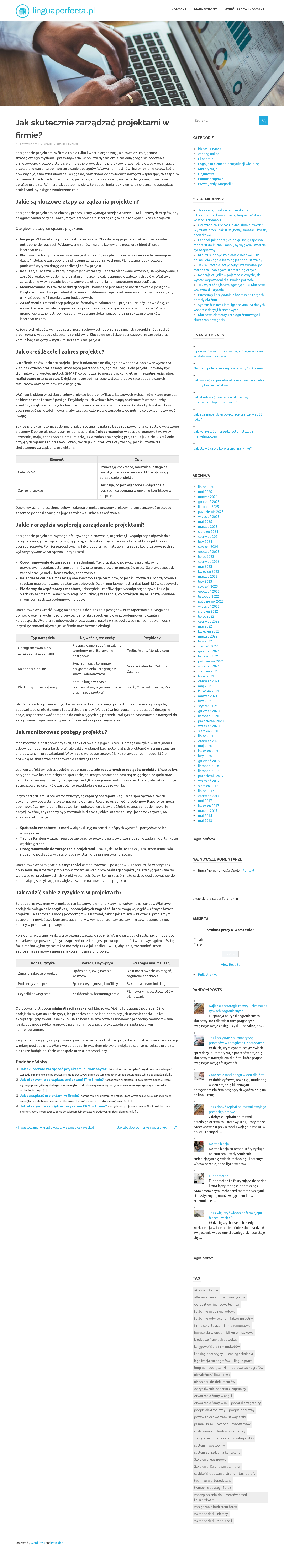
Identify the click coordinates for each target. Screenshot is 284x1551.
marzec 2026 (207, 497)
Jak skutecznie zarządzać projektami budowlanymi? (63, 1069)
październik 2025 (211, 512)
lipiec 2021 (206, 676)
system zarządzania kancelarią (217, 1452)
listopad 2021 (208, 656)
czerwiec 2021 (208, 681)
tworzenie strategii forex (212, 1488)
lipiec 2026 (206, 487)
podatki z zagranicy (246, 1403)
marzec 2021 (207, 696)
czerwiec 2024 (208, 536)
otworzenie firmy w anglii (213, 1396)
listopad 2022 (208, 596)
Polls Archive (207, 974)
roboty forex (241, 1424)
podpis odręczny (241, 1410)
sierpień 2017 (208, 786)
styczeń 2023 (208, 586)
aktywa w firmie (206, 1290)
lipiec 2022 (206, 616)
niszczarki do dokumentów (214, 1382)
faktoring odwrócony (210, 1318)
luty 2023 (205, 581)
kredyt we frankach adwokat (215, 1339)
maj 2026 (205, 492)
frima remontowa (237, 1325)
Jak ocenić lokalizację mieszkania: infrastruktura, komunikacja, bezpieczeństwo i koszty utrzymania (228, 215)
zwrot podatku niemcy (211, 1514)
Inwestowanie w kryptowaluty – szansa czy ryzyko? (56, 1127)
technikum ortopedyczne (212, 1480)
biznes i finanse (67, 144)
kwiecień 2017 (208, 806)
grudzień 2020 (209, 711)
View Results (230, 964)
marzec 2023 (207, 576)
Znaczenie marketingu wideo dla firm (237, 1075)
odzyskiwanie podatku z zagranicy (220, 1389)
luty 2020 (205, 756)
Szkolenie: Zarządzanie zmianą (217, 1466)
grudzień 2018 (209, 761)
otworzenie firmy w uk (210, 1403)
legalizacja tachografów (212, 1361)
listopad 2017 (208, 771)
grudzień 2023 (209, 551)
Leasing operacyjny (208, 1354)
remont (222, 1424)
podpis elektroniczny (209, 1410)
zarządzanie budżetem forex (215, 1507)
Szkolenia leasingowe (210, 1459)
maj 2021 (205, 686)
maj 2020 (205, 746)
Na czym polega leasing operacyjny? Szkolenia (228, 368)
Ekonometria (218, 1176)
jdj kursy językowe (239, 1332)
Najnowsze (206, 174)
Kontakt (179, 9)
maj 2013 (205, 821)
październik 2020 (211, 721)
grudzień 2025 (209, 502)
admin (47, 144)
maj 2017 (205, 801)
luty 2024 (205, 541)
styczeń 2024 (208, 546)
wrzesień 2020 (209, 726)
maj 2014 (205, 816)
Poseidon (57, 1543)
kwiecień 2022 (208, 631)
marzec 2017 (207, 811)
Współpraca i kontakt (245, 9)
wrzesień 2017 (209, 781)
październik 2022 (211, 601)
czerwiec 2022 (208, 621)
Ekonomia (205, 159)
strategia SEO (243, 1438)
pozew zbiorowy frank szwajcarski (220, 1417)
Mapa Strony (205, 9)
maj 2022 (205, 626)
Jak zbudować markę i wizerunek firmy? (147, 1127)
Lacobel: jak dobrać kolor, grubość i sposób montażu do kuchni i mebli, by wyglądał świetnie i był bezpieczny (230, 245)
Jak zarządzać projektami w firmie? (50, 1095)
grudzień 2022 (209, 591)
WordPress (38, 1543)
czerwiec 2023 (208, 561)
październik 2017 (211, 776)
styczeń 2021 (208, 706)
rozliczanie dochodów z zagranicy (220, 1431)
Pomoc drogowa (210, 179)
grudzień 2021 (209, 651)
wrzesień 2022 (209, 606)
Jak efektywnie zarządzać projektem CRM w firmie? (63, 1106)
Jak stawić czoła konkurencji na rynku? (223, 448)
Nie (199, 945)
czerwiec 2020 (208, 741)
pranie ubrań (203, 1424)
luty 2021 (205, 701)
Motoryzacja (207, 169)
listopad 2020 (208, 716)
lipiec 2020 (206, 736)
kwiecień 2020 (208, 751)
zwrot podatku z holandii (213, 1521)
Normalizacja (219, 1144)
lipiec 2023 (206, 556)
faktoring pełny (241, 1318)
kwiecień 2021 (208, 691)
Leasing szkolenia (240, 1354)
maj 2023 (205, 566)
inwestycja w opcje (208, 1332)
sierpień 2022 (208, 611)
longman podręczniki (210, 1368)
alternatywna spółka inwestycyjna (219, 1297)
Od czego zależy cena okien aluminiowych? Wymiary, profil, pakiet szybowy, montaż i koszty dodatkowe (230, 230)
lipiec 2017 (206, 791)
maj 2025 (205, 522)
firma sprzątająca (207, 1325)
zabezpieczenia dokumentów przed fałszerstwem (220, 1497)
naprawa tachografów (246, 1368)
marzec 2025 (207, 526)
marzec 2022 (207, 636)
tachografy (247, 1473)
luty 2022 (205, 641)
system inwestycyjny (209, 1445)
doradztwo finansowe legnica (216, 1304)
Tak (200, 940)
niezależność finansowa (212, 1375)
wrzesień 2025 (209, 517)
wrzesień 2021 (209, 666)
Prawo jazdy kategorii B (216, 184)
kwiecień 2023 (208, 571)
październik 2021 (211, 661)
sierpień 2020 (208, 731)
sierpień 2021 (208, 671)
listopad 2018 (208, 766)
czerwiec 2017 (208, 796)
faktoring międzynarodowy (214, 1311)
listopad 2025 (208, 507)
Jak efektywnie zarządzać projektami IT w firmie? (62, 1079)
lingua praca (243, 1361)
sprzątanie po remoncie (211, 1438)
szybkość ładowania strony (214, 1473)
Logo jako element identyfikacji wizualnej (229, 164)
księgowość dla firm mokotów (217, 1347)
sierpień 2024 (208, 531)
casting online (208, 154)
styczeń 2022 (208, 646)
